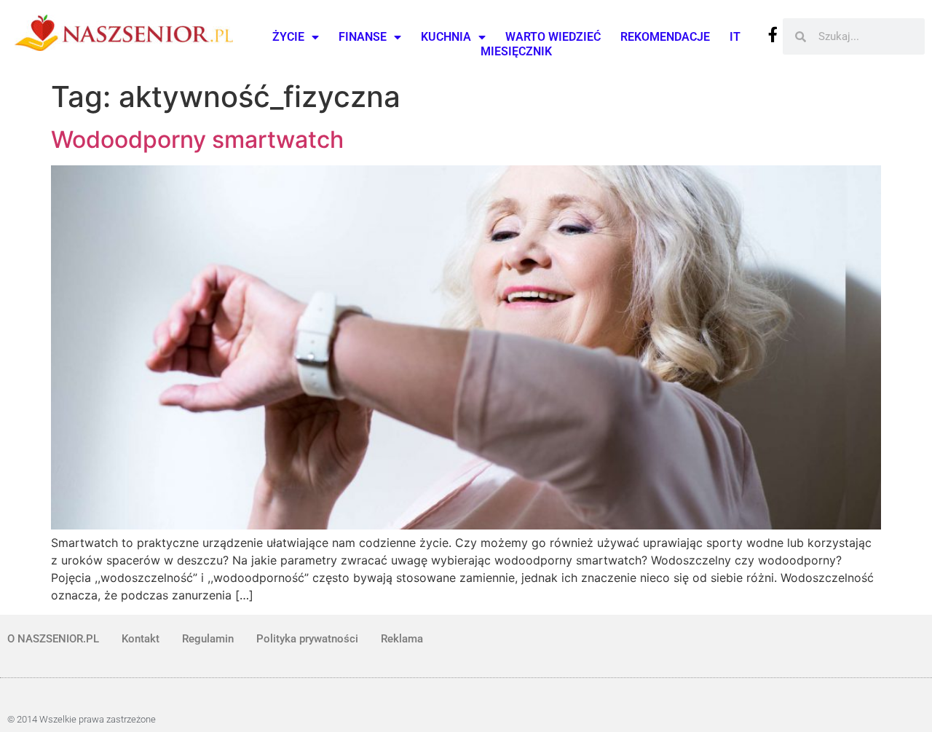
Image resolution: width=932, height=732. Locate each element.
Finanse (363, 37)
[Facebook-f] (773, 34)
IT (735, 37)
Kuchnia (446, 37)
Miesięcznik (516, 51)
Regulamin (208, 638)
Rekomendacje (665, 37)
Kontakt (140, 638)
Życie (288, 37)
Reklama (402, 638)
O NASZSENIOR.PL (53, 638)
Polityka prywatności (307, 638)
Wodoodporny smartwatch (197, 139)
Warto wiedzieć (553, 37)
